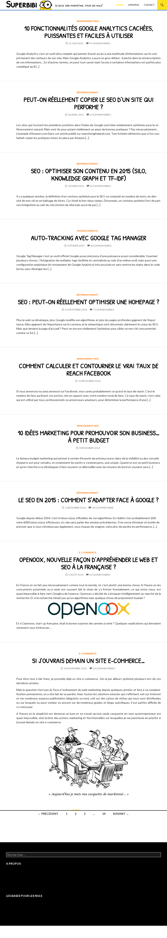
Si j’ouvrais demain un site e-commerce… (88, 660)
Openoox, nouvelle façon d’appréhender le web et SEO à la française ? (88, 563)
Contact (149, 4)
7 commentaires (103, 309)
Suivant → (121, 813)
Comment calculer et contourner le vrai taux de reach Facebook (88, 369)
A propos (133, 4)
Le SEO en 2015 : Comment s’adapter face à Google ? (89, 499)
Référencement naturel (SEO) (25, 912)
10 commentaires (104, 668)
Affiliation (12, 908)
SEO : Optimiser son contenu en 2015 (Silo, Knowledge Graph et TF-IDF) (88, 174)
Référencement (88, 92)
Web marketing (88, 21)
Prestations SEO (16, 876)
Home (119, 4)
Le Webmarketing (17, 905)
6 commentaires (100, 114)
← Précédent (48, 813)
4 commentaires (101, 245)
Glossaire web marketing (22, 880)
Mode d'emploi (87, 230)
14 (103, 813)
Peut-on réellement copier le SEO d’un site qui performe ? (89, 103)
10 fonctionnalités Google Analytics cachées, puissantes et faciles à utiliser (88, 32)
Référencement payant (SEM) (25, 916)
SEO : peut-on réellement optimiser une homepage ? (88, 301)
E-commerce (88, 552)
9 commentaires (99, 43)
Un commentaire (103, 507)
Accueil (10, 872)
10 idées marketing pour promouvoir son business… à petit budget (89, 436)
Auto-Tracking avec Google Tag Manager (88, 237)
